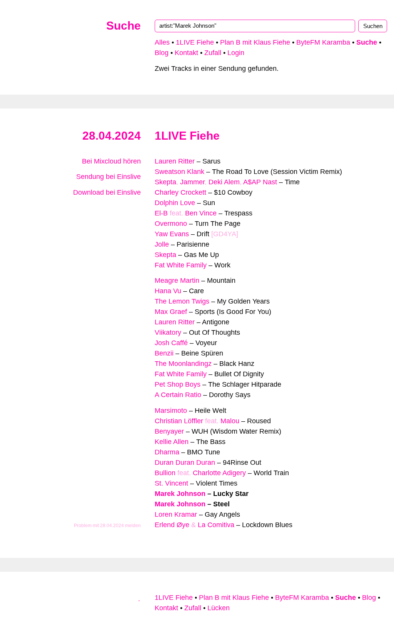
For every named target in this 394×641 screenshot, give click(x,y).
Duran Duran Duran (185, 462)
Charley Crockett (180, 192)
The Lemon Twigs (182, 301)
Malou (229, 421)
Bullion (165, 473)
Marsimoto (171, 410)
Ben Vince (201, 213)
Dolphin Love (175, 203)
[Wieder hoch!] (140, 597)
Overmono (171, 223)
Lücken (218, 608)
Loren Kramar (176, 514)
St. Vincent (171, 483)
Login (235, 53)
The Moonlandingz (183, 363)
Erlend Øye (172, 525)
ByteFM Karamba (323, 42)
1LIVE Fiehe (195, 42)
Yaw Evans (172, 234)
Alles (162, 42)
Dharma (167, 452)
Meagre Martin (177, 280)
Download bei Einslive (106, 192)
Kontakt (186, 53)
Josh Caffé (171, 343)
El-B (161, 213)
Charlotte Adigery (219, 473)
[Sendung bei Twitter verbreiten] (138, 218)
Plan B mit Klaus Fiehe (255, 42)
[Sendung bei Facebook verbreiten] (131, 218)
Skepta (165, 182)
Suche (123, 25)
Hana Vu (168, 291)
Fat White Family (181, 265)
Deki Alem (224, 182)
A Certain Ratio (178, 395)
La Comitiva (216, 525)
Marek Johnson (180, 493)
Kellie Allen (172, 442)
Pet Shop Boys (177, 384)
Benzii (164, 353)
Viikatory (168, 332)
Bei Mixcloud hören (110, 161)
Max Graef (171, 311)
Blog (162, 53)
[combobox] (255, 26)
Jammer (192, 182)
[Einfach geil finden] (138, 208)
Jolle (162, 244)
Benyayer (169, 431)
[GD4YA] (224, 234)
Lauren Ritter (175, 161)
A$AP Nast (260, 182)
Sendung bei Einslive (107, 176)
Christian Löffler (179, 421)
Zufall (212, 53)
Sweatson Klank (179, 171)
